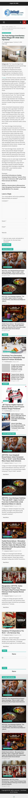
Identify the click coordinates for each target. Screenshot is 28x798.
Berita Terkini (6, 351)
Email (4, 227)
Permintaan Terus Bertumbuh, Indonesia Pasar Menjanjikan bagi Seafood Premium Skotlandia (14, 345)
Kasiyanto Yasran (8, 42)
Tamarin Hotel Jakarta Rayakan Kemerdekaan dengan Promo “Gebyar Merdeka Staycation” (6, 377)
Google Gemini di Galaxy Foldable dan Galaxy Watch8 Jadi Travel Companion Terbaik (6, 368)
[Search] (20, 22)
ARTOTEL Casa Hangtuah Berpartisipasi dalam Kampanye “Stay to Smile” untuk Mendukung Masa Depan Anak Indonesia (14, 260)
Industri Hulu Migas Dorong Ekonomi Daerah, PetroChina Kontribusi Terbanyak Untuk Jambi (6, 426)
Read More (6, 474)
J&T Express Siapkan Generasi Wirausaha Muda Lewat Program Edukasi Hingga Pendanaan (14, 394)
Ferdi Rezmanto (8, 361)
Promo (4, 78)
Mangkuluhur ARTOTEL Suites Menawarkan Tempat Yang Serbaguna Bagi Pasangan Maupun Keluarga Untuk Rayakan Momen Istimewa (14, 575)
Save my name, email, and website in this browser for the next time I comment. (13, 240)
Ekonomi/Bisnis (6, 400)
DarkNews (23, 790)
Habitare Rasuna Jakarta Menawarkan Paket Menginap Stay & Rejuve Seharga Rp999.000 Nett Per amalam (14, 186)
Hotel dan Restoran (6, 32)
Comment (5, 201)
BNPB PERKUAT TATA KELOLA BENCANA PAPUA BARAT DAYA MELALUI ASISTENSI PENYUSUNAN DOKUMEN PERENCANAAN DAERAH (6, 417)
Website (4, 232)
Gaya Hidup (12, 351)
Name (4, 221)
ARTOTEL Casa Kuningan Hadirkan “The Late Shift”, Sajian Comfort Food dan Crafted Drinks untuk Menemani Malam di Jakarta (14, 286)
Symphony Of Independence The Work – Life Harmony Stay (14, 620)
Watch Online (24, 22)
